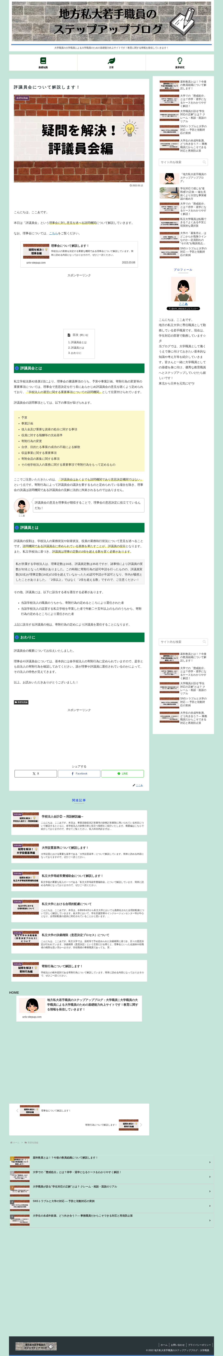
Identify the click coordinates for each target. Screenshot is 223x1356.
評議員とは (77, 347)
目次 (76, 334)
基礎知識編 (22, 702)
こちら (53, 233)
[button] (204, 162)
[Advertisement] (79, 196)
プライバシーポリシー (199, 1345)
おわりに (76, 352)
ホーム (164, 1345)
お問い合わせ (178, 1345)
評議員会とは (79, 342)
